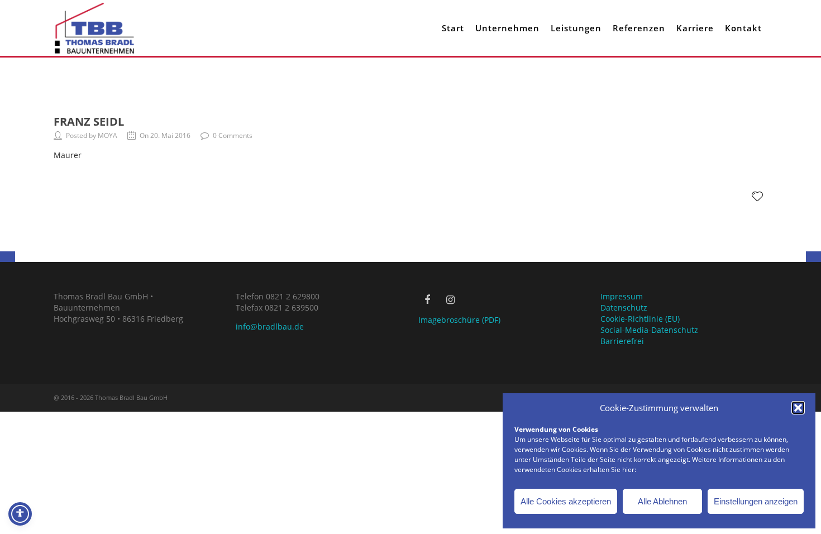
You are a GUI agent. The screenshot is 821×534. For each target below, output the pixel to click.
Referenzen (639, 28)
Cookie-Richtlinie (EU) (640, 318)
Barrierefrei (622, 341)
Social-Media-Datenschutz (649, 330)
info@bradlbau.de (270, 326)
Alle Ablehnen (662, 501)
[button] (798, 407)
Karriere (695, 28)
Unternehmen (507, 28)
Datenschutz (623, 307)
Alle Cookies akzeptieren (566, 501)
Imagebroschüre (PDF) (459, 319)
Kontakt (743, 28)
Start (453, 28)
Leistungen (576, 28)
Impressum (621, 296)
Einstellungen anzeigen (756, 501)
